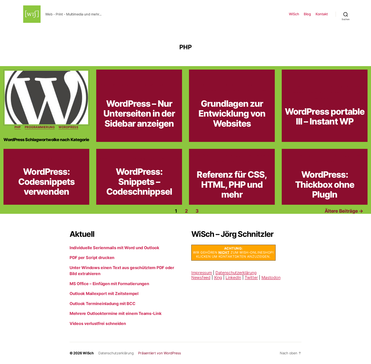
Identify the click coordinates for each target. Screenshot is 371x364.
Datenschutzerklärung (236, 272)
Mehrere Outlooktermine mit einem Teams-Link (115, 313)
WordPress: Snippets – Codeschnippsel (139, 181)
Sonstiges (265, 156)
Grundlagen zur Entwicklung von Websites (231, 113)
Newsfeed (200, 277)
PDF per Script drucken (92, 257)
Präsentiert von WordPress (159, 353)
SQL (322, 93)
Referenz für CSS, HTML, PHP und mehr (232, 184)
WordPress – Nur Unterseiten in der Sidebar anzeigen (139, 113)
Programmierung (40, 127)
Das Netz (205, 85)
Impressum (201, 272)
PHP (17, 127)
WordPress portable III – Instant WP (324, 116)
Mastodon (271, 277)
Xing (218, 277)
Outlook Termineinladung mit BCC (102, 303)
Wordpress (68, 127)
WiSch (294, 14)
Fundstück (226, 85)
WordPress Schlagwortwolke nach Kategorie (46, 139)
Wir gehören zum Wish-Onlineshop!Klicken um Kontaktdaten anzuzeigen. (233, 252)
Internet (247, 85)
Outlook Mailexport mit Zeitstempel (104, 293)
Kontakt (322, 14)
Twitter (251, 277)
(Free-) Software (115, 85)
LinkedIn (233, 277)
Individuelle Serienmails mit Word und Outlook (114, 247)
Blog (307, 14)
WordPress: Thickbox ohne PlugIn (324, 184)
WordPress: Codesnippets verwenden (46, 181)
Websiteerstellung (161, 85)
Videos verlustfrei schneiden (98, 323)
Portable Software (346, 87)
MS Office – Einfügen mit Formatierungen (109, 283)
